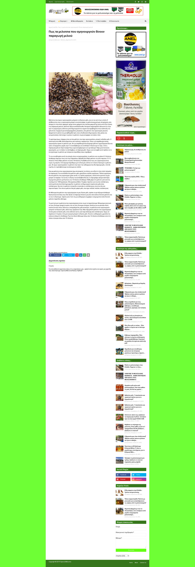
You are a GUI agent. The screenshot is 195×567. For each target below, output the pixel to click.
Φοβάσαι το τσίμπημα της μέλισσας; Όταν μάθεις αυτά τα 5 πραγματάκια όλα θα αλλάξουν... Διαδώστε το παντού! (135, 427)
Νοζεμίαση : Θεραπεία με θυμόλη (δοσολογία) (135, 284)
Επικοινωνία (70, 1)
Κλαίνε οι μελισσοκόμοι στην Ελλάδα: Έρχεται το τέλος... (134, 196)
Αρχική (51, 1)
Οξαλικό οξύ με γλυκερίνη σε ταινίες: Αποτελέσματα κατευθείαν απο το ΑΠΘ (135, 317)
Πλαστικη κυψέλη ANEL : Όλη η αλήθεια (134, 178)
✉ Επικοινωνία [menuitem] (114, 21)
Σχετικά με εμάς (59, 1)
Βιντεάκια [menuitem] (89, 21)
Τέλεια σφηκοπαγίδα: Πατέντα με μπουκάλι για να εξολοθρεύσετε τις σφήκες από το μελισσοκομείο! (135, 239)
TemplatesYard (63, 564)
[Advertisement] (81, 58)
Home (131, 562)
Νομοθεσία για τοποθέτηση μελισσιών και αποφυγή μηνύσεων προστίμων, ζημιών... (135, 351)
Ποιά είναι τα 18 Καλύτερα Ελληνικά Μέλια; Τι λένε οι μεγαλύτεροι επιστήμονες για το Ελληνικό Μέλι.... (135, 449)
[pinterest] (145, 2)
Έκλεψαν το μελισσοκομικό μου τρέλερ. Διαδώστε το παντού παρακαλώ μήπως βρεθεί (135, 460)
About (136, 562)
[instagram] (142, 2)
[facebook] (135, 2)
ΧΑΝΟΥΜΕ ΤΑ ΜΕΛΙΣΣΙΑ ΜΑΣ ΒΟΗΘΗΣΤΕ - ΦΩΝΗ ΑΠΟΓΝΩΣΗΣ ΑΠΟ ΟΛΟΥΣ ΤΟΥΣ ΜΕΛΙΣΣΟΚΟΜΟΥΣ (135, 228)
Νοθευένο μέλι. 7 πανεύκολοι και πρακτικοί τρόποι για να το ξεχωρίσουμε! (135, 397)
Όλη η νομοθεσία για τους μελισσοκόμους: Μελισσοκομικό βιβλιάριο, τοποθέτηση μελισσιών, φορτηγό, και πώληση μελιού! (135, 306)
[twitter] (138, 2)
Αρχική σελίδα (53, 27)
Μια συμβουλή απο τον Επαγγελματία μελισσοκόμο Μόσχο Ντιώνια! (133, 160)
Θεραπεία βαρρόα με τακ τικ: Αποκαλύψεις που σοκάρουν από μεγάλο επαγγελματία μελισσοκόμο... (135, 216)
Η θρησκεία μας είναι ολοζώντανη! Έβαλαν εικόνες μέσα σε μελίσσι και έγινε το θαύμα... (135, 187)
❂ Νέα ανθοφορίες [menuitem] (77, 21)
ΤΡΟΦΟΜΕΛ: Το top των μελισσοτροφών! (132, 169)
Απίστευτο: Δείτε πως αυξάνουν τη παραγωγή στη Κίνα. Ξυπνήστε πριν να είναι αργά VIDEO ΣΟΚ (135, 417)
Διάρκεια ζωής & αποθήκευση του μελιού (135, 151)
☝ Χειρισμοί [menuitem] (62, 21)
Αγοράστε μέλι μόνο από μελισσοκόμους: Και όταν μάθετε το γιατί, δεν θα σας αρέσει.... (135, 387)
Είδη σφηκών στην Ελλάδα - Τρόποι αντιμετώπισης (133, 254)
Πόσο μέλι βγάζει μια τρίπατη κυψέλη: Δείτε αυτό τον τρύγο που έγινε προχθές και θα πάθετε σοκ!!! (135, 206)
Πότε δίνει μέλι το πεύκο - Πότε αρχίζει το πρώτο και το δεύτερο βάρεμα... (135, 327)
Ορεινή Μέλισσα (55, 40)
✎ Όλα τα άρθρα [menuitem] (101, 21)
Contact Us (143, 562)
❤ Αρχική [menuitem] (52, 21)
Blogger (77, 564)
